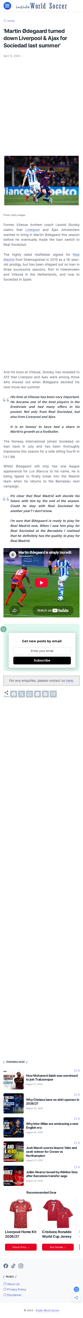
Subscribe (42, 660)
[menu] (7, 6)
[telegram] (37, 694)
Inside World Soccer (47, 1310)
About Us (13, 1284)
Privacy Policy (16, 1289)
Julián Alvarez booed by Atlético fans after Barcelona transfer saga (52, 1174)
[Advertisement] (41, 104)
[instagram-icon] (21, 1266)
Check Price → (21, 1247)
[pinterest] (45, 694)
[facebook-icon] (5, 1266)
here (69, 680)
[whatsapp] (29, 694)
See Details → (58, 1247)
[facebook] (13, 694)
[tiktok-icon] (13, 1266)
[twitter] (21, 694)
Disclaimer (14, 1295)
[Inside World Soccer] (42, 6)
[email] (53, 694)
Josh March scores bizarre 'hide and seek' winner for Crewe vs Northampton (51, 1151)
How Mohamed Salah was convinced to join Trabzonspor (52, 1077)
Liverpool (32, 230)
